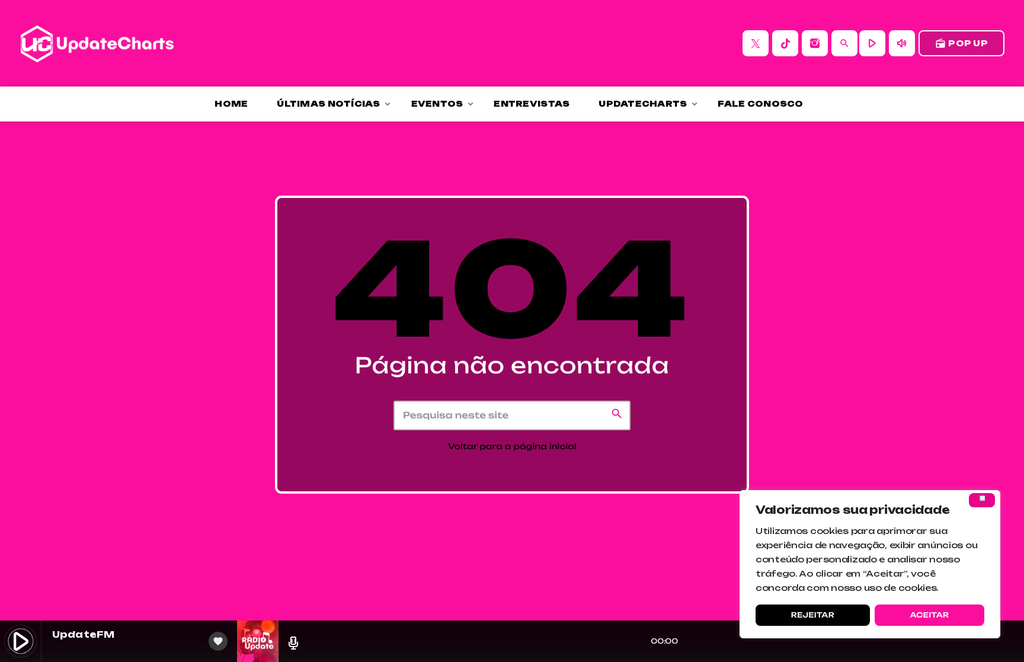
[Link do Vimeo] (97, 43)
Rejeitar (812, 614)
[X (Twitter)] (756, 43)
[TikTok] (785, 43)
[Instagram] (815, 43)
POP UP (961, 43)
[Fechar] (982, 500)
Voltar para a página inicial (512, 447)
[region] (870, 564)
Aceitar (929, 614)
